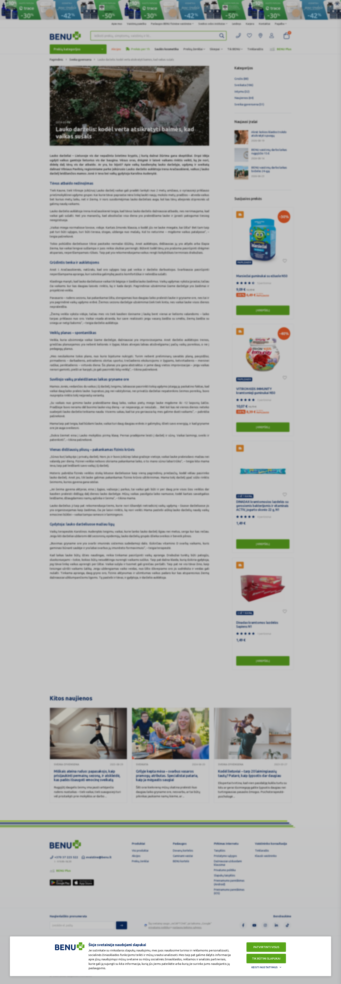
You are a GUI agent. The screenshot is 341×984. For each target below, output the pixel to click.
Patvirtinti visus (266, 947)
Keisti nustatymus (264, 967)
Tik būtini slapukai (266, 958)
